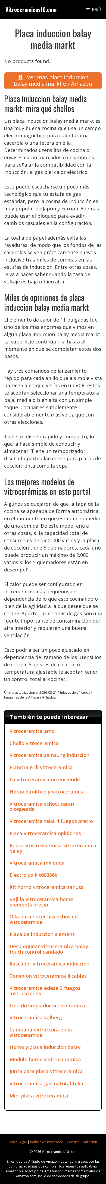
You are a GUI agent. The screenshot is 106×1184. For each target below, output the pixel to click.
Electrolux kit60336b (34, 875)
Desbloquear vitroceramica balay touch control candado (49, 949)
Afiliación (90, 1142)
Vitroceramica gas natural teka (46, 1083)
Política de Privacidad (46, 1142)
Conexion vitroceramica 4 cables (48, 976)
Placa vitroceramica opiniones (45, 833)
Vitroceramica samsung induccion (49, 755)
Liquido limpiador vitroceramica (47, 1005)
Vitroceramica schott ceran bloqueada (42, 806)
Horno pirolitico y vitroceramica (47, 791)
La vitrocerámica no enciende (45, 779)
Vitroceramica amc (32, 731)
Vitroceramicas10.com (31, 9)
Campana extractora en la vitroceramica (41, 1032)
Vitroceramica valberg (36, 1017)
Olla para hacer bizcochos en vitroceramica (44, 919)
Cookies (73, 1142)
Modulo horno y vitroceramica (45, 1059)
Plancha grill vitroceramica (41, 767)
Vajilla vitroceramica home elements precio (41, 902)
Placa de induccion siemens (42, 934)
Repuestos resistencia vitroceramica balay (53, 848)
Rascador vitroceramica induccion (49, 963)
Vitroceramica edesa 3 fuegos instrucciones (45, 991)
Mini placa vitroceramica (39, 1095)
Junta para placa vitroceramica (46, 1071)
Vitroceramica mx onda (37, 862)
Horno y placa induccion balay (45, 1047)
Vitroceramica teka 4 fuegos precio (51, 821)
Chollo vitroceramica (34, 743)
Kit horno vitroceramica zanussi (47, 887)
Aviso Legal (18, 1142)
